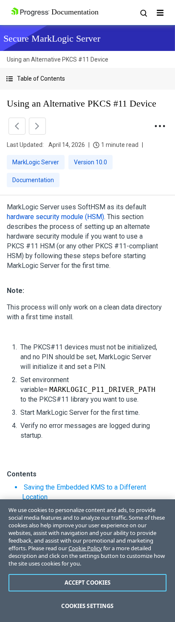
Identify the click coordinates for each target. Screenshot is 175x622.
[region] (87, 560)
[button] (87, 79)
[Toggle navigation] (160, 12)
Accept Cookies (88, 582)
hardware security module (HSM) (55, 217)
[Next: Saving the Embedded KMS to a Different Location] (37, 126)
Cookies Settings (87, 606)
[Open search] (143, 12)
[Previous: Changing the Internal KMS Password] (17, 126)
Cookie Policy (85, 548)
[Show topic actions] (159, 126)
